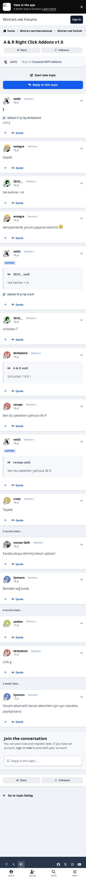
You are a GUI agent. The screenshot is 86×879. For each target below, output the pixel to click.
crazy (17, 499)
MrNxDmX (20, 353)
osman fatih (21, 542)
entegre (18, 146)
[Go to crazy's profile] (7, 500)
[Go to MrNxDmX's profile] (7, 354)
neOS (13, 62)
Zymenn (19, 577)
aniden (18, 621)
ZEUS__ (18, 181)
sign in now (24, 748)
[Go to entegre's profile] (7, 148)
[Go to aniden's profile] (7, 623)
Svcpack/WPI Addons (47, 62)
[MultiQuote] (5, 133)
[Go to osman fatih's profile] (7, 544)
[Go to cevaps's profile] (7, 406)
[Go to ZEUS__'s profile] (7, 183)
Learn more (7, 7)
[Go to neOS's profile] (6, 62)
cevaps (18, 404)
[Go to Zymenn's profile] (7, 579)
